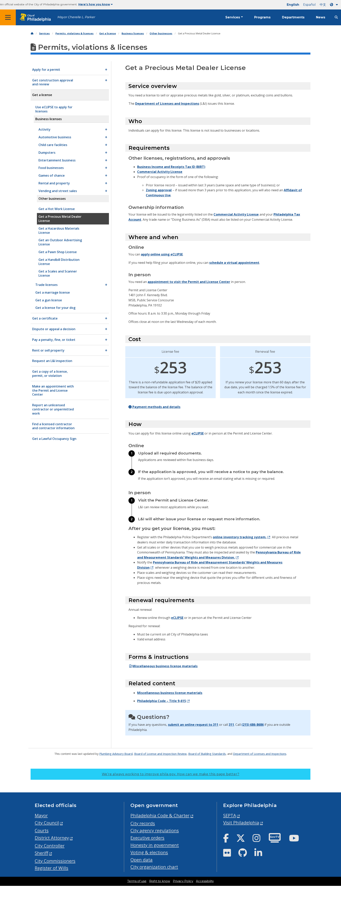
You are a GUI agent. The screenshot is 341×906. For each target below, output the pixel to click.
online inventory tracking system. (239, 537)
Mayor (41, 815)
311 (231, 724)
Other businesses (161, 33)
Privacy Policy (183, 881)
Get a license (107, 33)
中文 (323, 5)
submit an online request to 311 (193, 724)
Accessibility (205, 881)
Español (309, 5)
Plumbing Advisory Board (116, 754)
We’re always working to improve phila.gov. (170, 774)
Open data (141, 860)
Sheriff (41, 853)
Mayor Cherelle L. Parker (76, 17)
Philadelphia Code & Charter (159, 815)
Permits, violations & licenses (74, 33)
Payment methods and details (156, 406)
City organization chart (154, 867)
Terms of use (136, 881)
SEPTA (229, 815)
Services (232, 17)
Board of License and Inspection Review (160, 754)
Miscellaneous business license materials (165, 666)
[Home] (32, 33)
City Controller (50, 846)
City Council (47, 823)
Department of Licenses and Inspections (167, 103)
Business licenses (133, 33)
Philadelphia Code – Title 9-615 (161, 701)
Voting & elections (149, 852)
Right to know (159, 881)
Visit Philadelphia (241, 822)
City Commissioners (55, 861)
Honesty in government (154, 845)
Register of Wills (51, 868)
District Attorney (52, 838)
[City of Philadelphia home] (36, 17)
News (320, 17)
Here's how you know (94, 4)
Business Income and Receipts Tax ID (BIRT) (171, 167)
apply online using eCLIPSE (162, 254)
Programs (262, 17)
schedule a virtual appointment (234, 262)
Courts (42, 830)
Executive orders (147, 838)
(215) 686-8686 (253, 724)
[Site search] (336, 17)
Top (330, 858)
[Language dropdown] (334, 4)
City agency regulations (154, 830)
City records (142, 823)
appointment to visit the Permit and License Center (189, 282)
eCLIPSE (197, 433)
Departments (293, 17)
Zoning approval (159, 190)
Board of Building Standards (207, 754)
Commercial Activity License (159, 172)
